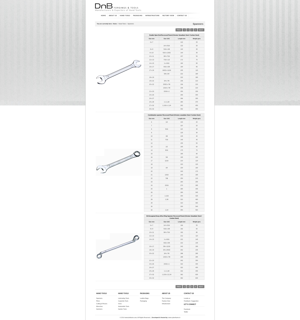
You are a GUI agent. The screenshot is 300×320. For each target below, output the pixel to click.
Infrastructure (152, 16)
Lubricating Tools (123, 298)
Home (103, 16)
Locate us (187, 298)
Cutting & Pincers (101, 304)
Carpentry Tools (123, 301)
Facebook (187, 309)
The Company (166, 298)
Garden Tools (122, 309)
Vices (120, 304)
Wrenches (99, 306)
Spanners (99, 298)
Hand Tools (125, 16)
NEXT (201, 30)
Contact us (182, 16)
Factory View (168, 16)
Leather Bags (144, 298)
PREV (179, 30)
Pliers (98, 301)
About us (113, 16)
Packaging (137, 16)
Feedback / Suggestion (191, 301)
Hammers (99, 309)
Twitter (186, 312)
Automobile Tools (123, 306)
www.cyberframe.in (174, 317)
